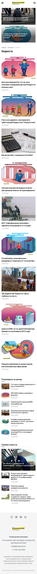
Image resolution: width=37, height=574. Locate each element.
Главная (3, 47)
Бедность (17, 47)
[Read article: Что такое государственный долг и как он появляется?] (5, 386)
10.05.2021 (6, 40)
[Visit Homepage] (18, 3)
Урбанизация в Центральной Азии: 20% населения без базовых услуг (16, 19)
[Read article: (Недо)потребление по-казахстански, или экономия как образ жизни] (18, 349)
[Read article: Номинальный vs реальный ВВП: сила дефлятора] (5, 404)
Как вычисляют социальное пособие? (17, 155)
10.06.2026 (14, 503)
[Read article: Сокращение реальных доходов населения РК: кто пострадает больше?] (5, 432)
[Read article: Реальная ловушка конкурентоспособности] (5, 488)
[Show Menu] (2, 3)
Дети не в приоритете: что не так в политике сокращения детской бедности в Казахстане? (18, 84)
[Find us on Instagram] (11, 517)
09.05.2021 (5, 90)
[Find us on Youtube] (20, 517)
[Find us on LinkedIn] (25, 517)
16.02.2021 (5, 193)
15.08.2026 (14, 482)
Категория (11, 47)
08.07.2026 (14, 490)
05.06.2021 (5, 334)
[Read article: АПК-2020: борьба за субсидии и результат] (5, 395)
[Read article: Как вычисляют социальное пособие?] (18, 141)
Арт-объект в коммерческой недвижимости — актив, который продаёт (18, 465)
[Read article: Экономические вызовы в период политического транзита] (5, 412)
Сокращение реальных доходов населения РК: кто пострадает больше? (15, 36)
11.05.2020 (5, 228)
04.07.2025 (6, 22)
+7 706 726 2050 (18, 550)
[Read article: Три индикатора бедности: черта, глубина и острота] (18, 279)
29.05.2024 (5, 158)
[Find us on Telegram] (16, 517)
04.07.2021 (5, 263)
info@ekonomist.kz (18, 546)
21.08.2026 (6, 468)
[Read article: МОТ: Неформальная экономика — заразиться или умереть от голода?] (18, 208)
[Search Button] (35, 3)
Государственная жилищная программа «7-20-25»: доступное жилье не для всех (22, 421)
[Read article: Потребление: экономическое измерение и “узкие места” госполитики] (18, 244)
